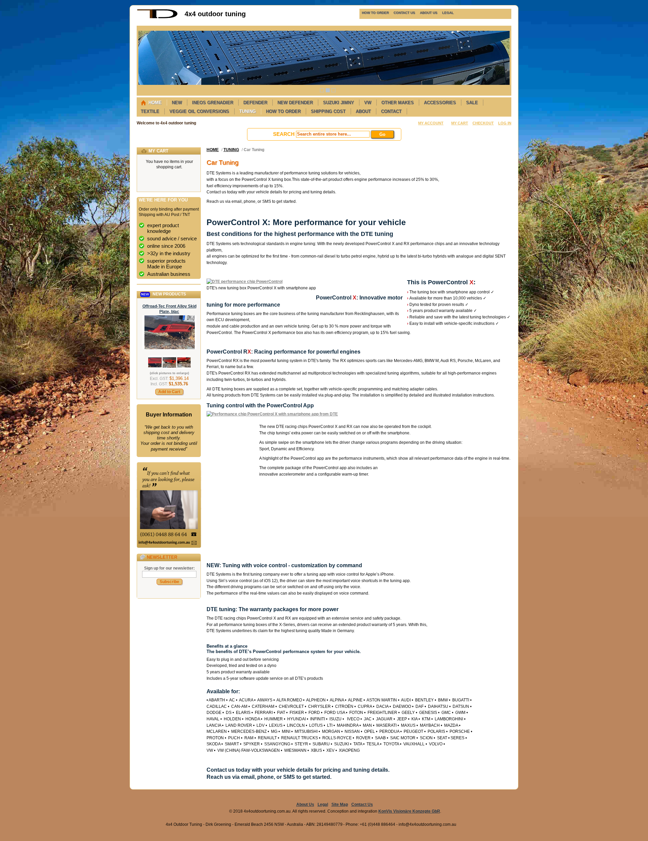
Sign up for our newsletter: (169, 568)
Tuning (231, 149)
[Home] (157, 17)
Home (213, 149)
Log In (504, 123)
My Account (430, 123)
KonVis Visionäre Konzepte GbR (409, 811)
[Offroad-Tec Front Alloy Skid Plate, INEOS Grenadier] (169, 347)
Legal (323, 804)
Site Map (339, 804)
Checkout (483, 123)
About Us (305, 804)
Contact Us (362, 804)
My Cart (459, 123)
